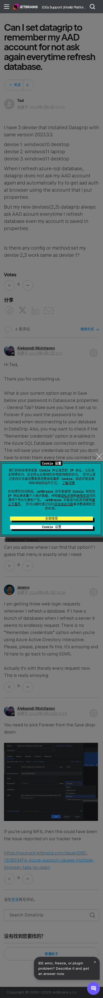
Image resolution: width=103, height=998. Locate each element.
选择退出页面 (63, 504)
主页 (25, 6)
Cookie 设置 (51, 527)
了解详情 (68, 483)
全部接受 (51, 518)
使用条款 (83, 496)
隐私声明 (67, 496)
